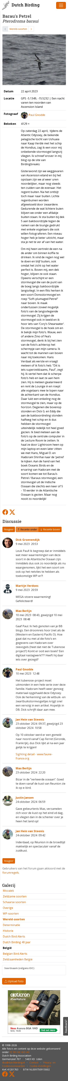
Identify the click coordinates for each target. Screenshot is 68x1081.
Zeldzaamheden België (17, 959)
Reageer (8, 529)
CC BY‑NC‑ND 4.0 (19, 1052)
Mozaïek (8, 891)
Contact (33, 1062)
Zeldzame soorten (15, 896)
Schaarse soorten (14, 902)
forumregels (10, 872)
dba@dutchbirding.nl (13, 1062)
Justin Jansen (25, 798)
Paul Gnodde (37, 115)
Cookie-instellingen (40, 1066)
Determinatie (11, 925)
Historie (8, 931)
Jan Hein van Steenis (30, 719)
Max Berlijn (24, 611)
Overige (8, 908)
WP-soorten (11, 913)
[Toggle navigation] (61, 5)
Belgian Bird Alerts (15, 954)
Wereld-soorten (18, 29)
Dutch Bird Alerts (14, 936)
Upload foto (15, 981)
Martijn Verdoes (27, 586)
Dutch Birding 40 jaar (17, 942)
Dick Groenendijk (28, 540)
